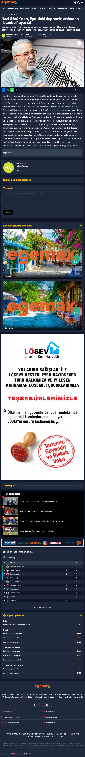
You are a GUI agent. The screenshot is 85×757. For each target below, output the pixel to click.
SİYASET (43, 8)
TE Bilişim (14, 754)
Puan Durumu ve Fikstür (12, 717)
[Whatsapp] (50, 705)
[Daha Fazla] (16, 90)
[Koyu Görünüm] (75, 3)
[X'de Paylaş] (8, 90)
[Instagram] (42, 705)
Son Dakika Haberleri (11, 722)
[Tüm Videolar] (81, 226)
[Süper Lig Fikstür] (81, 615)
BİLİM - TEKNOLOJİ (71, 734)
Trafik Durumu (51, 712)
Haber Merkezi (22, 166)
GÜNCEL (14, 14)
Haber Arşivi (50, 722)
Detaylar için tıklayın (42, 607)
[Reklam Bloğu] (42, 407)
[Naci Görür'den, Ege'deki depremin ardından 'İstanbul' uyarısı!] (42, 63)
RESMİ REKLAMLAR (48, 737)
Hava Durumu (9, 712)
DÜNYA (52, 8)
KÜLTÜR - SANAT (27, 737)
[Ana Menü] (82, 3)
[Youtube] (46, 705)
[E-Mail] (17, 171)
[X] (38, 705)
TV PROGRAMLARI (10, 8)
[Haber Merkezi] (8, 167)
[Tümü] (81, 485)
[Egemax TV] (9, 2)
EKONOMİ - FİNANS (28, 8)
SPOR (37, 737)
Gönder (8, 212)
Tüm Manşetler (51, 717)
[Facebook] (34, 705)
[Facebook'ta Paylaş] (3, 90)
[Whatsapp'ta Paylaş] (12, 90)
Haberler (4, 14)
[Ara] (78, 3)
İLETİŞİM (60, 737)
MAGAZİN (62, 8)
